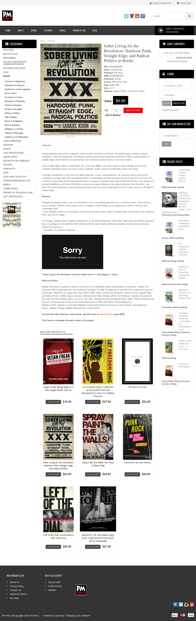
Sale (5, 72)
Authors (48, 30)
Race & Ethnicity (12, 125)
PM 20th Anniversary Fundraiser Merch (14, 63)
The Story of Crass (137, 387)
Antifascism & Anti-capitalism (18, 89)
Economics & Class (13, 97)
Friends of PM (79, 30)
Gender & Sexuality (13, 109)
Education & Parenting (15, 101)
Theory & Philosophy (14, 133)
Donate (7, 149)
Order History (55, 586)
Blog (94, 30)
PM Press (34, 615)
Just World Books (13, 153)
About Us (14, 582)
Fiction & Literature (13, 105)
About (21, 30)
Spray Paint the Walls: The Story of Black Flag (98, 464)
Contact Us (15, 590)
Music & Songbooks (14, 121)
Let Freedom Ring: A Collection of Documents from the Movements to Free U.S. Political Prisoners (98, 392)
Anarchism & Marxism (14, 85)
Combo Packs (10, 188)
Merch (6, 185)
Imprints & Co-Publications (16, 137)
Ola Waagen (102, 274)
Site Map (14, 598)
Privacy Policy (16, 586)
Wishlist (52, 590)
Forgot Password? (170, 110)
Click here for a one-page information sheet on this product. (68, 320)
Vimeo (114, 274)
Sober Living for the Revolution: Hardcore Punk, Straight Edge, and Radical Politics (58, 465)
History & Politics (12, 113)
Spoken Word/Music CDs (16, 181)
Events (62, 30)
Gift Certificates (13, 196)
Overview (47, 145)
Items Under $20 (12, 141)
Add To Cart (53, 402)
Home (8, 30)
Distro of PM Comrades (16, 161)
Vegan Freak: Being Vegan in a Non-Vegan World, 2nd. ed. (58, 388)
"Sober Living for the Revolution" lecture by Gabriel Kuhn (67, 274)
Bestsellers (10, 54)
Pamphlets (9, 169)
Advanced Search (18, 594)
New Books (9, 58)
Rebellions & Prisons (14, 129)
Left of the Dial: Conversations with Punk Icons (58, 536)
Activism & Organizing (15, 81)
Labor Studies (11, 117)
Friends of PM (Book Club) (17, 192)
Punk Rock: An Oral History (137, 462)
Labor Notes (10, 157)
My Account (54, 582)
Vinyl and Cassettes (14, 177)
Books (34, 30)
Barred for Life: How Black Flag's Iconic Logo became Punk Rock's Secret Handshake (98, 537)
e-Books (51, 41)
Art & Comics (11, 93)
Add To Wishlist (113, 115)
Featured (8, 50)
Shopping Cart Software (78, 615)
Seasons (8, 145)
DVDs (6, 173)
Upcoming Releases (14, 68)
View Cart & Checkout (177, 61)
